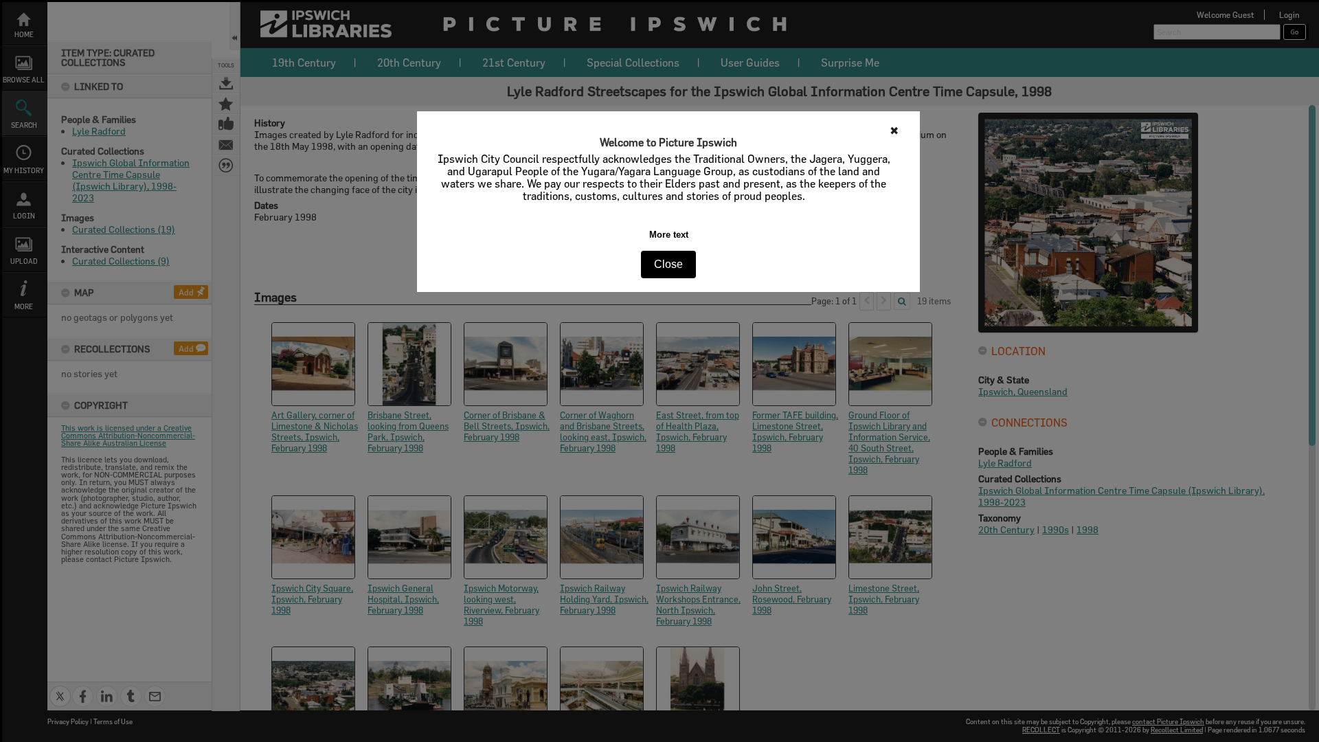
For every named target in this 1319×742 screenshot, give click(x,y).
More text (668, 234)
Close (668, 264)
